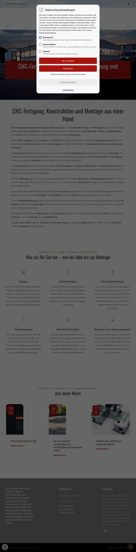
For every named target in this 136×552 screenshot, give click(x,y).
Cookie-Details (68, 90)
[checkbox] (40, 37)
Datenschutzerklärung (47, 33)
